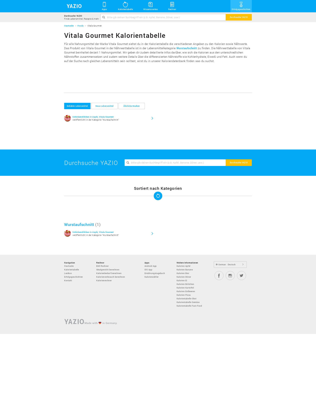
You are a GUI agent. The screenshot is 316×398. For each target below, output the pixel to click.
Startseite (69, 266)
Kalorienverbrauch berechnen (110, 276)
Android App (151, 266)
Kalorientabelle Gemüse (188, 302)
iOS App (148, 269)
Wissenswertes (150, 9)
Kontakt (68, 280)
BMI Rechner (102, 266)
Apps (104, 9)
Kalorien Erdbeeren (186, 291)
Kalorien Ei (182, 280)
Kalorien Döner (184, 276)
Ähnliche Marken (131, 106)
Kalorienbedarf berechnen (108, 273)
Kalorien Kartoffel (185, 287)
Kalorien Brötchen (185, 284)
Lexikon (68, 273)
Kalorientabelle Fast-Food (189, 305)
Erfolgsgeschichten (241, 9)
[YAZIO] (73, 6)
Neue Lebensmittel (104, 106)
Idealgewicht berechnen (107, 269)
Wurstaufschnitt (186, 48)
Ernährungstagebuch (155, 273)
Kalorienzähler (152, 276)
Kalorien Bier (183, 273)
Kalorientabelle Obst (187, 298)
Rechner (172, 9)
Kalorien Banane (185, 269)
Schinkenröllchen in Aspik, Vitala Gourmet (93, 116)
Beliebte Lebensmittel (77, 106)
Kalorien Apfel (183, 266)
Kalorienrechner (104, 280)
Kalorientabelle (125, 9)
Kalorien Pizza (184, 295)
